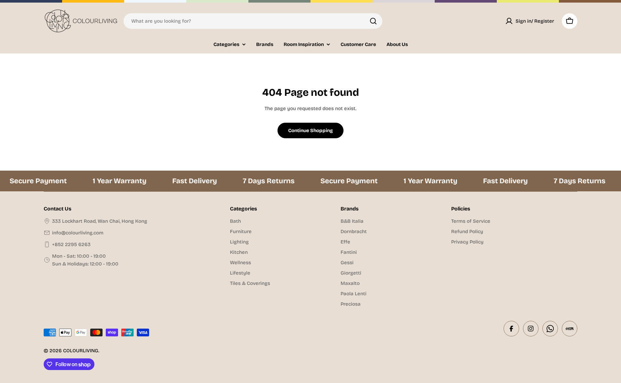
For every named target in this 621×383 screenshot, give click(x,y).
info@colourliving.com (78, 233)
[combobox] (253, 21)
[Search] (373, 21)
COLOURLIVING (80, 351)
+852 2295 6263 (71, 244)
